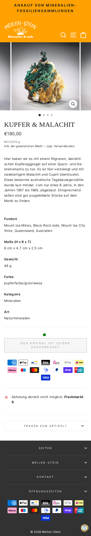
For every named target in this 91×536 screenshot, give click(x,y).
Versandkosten (64, 146)
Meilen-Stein (45, 462)
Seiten (45, 448)
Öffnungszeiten (45, 491)
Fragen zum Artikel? (45, 425)
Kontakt (45, 476)
